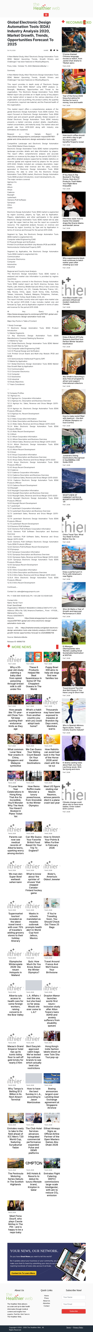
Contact (46, 1306)
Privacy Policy (78, 1327)
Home (46, 1296)
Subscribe (74, 1311)
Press (46, 1298)
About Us (46, 1301)
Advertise (46, 1303)
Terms (68, 1327)
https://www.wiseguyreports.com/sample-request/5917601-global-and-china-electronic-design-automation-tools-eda (32, 620)
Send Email (17, 605)
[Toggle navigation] (46, 15)
